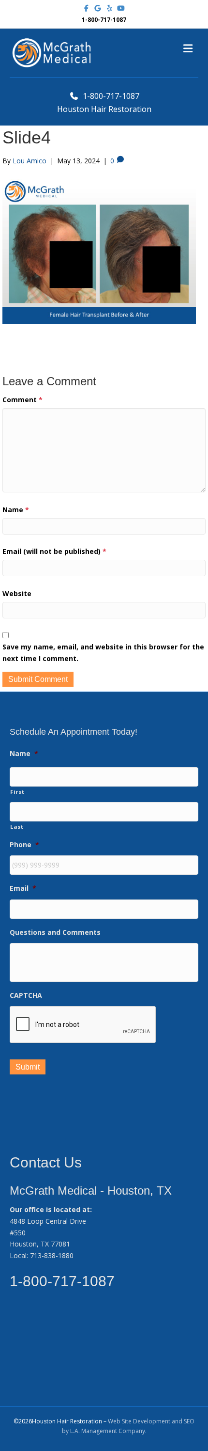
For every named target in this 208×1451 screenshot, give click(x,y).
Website (16, 593)
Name (15, 509)
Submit (27, 1067)
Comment (22, 399)
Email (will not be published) (54, 551)
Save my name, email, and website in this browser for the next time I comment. (103, 652)
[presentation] (83, 1025)
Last (17, 826)
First (17, 791)
